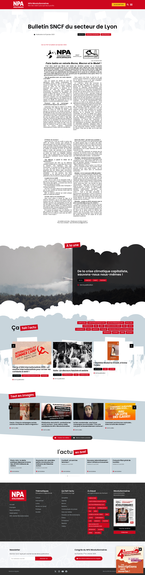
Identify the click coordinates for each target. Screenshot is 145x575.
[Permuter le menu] (131, 4)
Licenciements (80, 329)
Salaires (115, 332)
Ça (15, 327)
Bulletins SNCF (106, 34)
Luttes (38, 503)
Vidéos (64, 526)
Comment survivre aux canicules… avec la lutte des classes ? (86, 423)
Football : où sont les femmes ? (44, 461)
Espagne (104, 285)
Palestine (103, 329)
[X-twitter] (55, 571)
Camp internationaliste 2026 (96, 322)
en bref (80, 452)
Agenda (64, 500)
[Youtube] (63, 571)
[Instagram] (59, 571)
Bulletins (81, 34)
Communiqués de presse (85, 285)
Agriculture (82, 322)
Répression (107, 332)
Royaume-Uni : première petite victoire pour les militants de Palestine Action (19, 463)
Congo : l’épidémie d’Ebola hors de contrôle (123, 461)
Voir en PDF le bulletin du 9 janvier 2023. (54, 45)
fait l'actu (29, 327)
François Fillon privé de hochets (96, 461)
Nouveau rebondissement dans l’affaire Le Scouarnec (72, 461)
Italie (35, 374)
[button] (127, 4)
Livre (88, 329)
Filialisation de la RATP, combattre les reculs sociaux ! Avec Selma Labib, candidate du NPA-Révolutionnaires (24, 424)
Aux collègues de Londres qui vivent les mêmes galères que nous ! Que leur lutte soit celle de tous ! (120, 424)
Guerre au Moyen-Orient (113, 326)
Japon (130, 326)
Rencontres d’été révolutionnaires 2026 (120, 329)
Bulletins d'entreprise (93, 34)
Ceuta (97, 285)
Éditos (64, 517)
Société (38, 512)
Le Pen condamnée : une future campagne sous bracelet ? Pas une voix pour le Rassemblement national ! (56, 424)
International (122, 285)
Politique (38, 509)
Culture (71, 369)
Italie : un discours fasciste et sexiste (29, 370)
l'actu (65, 452)
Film (96, 326)
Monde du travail (41, 506)
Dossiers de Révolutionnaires (71, 515)
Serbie (122, 332)
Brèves (64, 503)
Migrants (112, 285)
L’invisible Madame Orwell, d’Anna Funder (70, 364)
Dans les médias (67, 512)
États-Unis (129, 322)
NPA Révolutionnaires (38, 3)
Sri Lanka (129, 332)
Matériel (64, 523)
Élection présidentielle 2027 (115, 322)
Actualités (17, 374)
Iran (124, 326)
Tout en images (22, 395)
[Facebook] (66, 571)
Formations (65, 520)
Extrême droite (88, 326)
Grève (101, 326)
